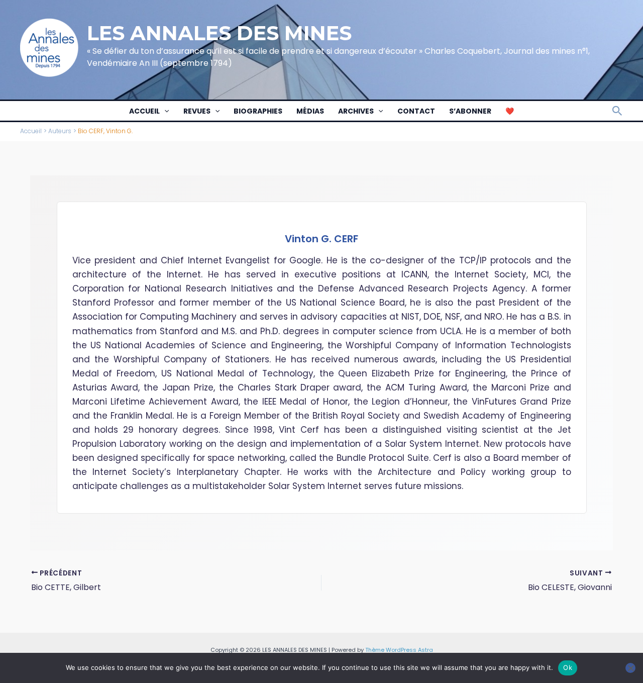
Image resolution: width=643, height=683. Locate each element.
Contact (416, 111)
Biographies (258, 111)
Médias (310, 111)
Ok (567, 667)
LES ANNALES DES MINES (219, 33)
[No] (630, 668)
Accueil (144, 111)
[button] (164, 111)
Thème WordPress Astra (399, 650)
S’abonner (470, 111)
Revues (196, 111)
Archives (356, 111)
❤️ (509, 111)
